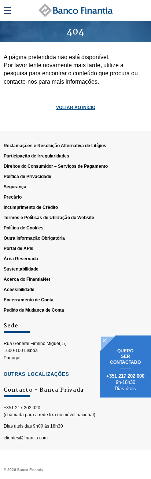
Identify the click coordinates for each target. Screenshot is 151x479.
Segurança (15, 186)
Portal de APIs (18, 248)
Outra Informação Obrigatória (34, 238)
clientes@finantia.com (26, 437)
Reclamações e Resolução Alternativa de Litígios (55, 145)
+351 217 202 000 (125, 376)
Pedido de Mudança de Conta (34, 310)
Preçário (13, 197)
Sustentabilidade (21, 269)
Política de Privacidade (27, 176)
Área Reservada (21, 258)
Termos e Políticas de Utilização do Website (49, 217)
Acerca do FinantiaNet (27, 279)
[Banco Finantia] (75, 10)
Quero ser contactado (125, 356)
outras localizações (36, 374)
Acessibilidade (19, 289)
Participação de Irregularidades (36, 156)
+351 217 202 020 (22, 407)
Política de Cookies (24, 228)
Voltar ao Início (75, 107)
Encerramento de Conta (29, 299)
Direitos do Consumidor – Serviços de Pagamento (56, 166)
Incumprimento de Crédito (31, 207)
